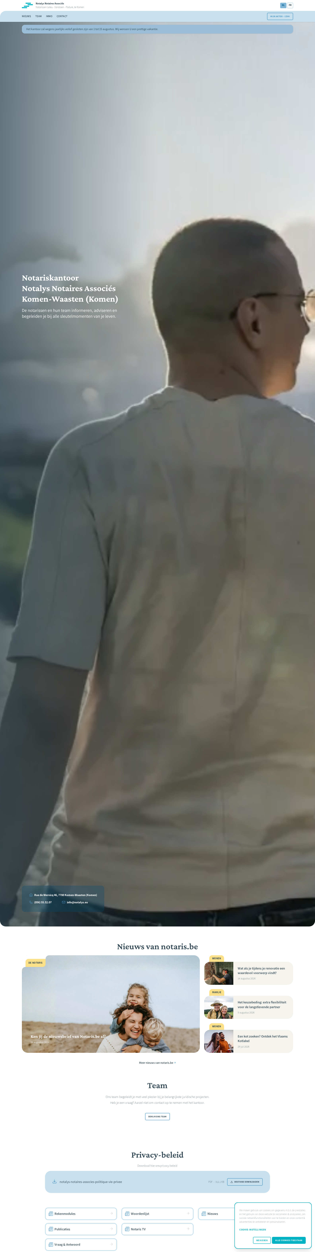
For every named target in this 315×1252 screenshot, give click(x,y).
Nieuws (26, 16)
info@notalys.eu (77, 902)
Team (38, 16)
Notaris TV (138, 1229)
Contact (62, 16)
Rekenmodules (65, 1214)
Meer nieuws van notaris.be (156, 1062)
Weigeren (262, 1240)
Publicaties (62, 1229)
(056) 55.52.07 (43, 902)
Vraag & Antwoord (67, 1245)
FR (290, 5)
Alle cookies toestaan (288, 1240)
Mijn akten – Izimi (280, 16)
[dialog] (273, 1225)
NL (283, 5)
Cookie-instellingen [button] (252, 1229)
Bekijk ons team (157, 1116)
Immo (49, 16)
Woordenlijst (140, 1214)
